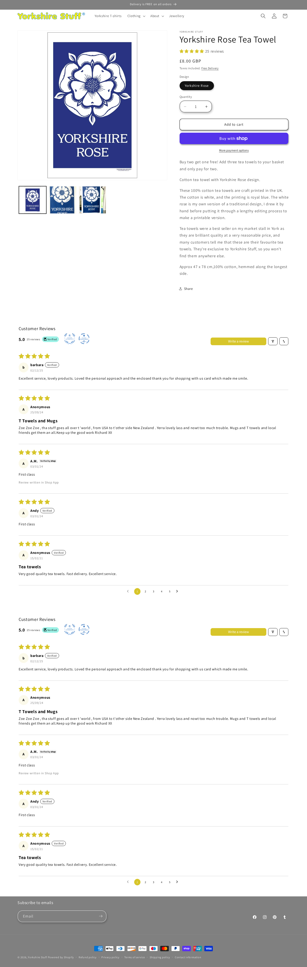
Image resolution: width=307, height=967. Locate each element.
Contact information (188, 957)
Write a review (238, 341)
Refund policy (88, 957)
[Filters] (273, 341)
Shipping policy (160, 957)
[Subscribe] (100, 916)
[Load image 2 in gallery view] (62, 200)
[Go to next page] (178, 591)
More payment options (234, 150)
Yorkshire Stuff (37, 957)
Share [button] (188, 288)
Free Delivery (210, 68)
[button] (136, 16)
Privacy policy (110, 957)
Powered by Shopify (61, 957)
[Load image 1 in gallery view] (32, 200)
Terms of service (134, 957)
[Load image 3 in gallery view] (92, 200)
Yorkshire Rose (197, 85)
